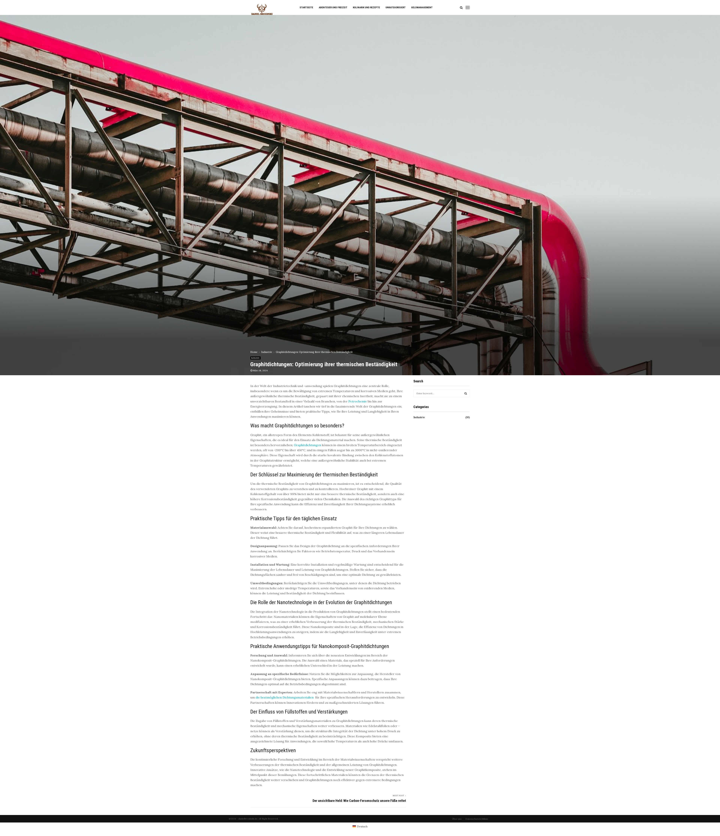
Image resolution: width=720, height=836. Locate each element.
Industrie (255, 358)
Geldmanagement (422, 7)
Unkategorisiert (396, 7)
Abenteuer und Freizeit (333, 7)
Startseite (306, 7)
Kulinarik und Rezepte (366, 7)
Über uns (457, 818)
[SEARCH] (466, 393)
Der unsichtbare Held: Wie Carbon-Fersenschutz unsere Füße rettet (359, 801)
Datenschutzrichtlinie (476, 818)
